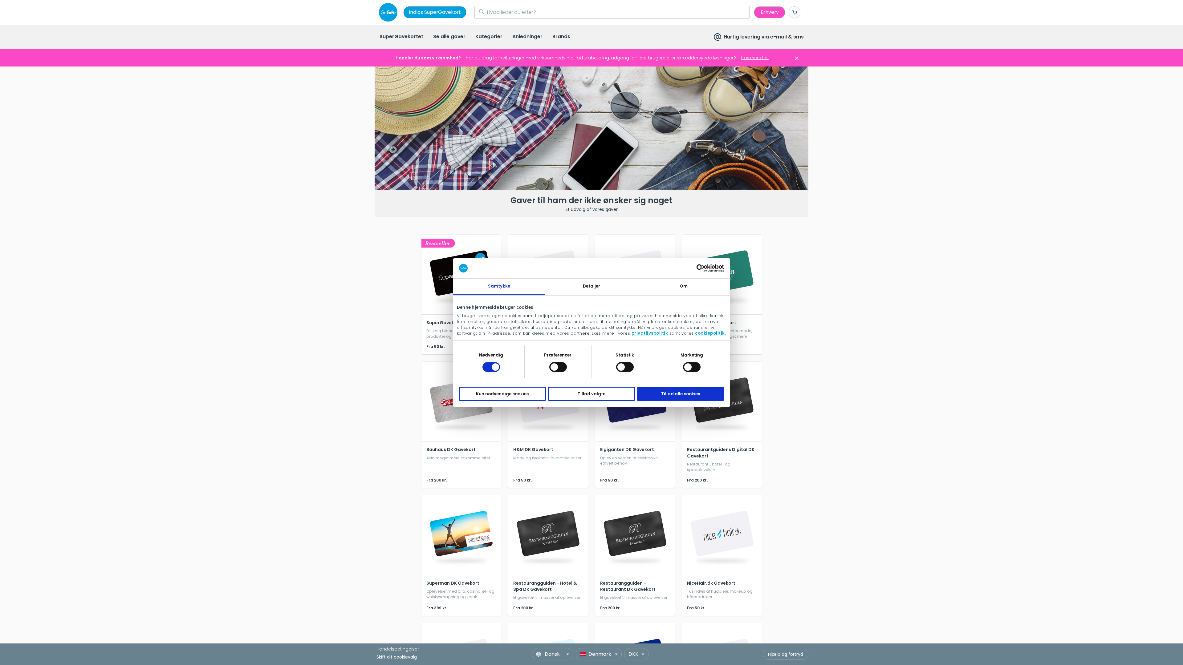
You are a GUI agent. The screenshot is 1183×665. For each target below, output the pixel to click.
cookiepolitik (710, 333)
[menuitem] (401, 37)
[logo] (389, 12)
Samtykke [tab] (499, 286)
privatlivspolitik (650, 333)
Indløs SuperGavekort (435, 12)
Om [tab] (684, 286)
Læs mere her (755, 57)
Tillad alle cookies (680, 394)
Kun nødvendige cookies (502, 394)
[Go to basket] (794, 12)
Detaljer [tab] (591, 286)
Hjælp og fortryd (785, 654)
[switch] (558, 367)
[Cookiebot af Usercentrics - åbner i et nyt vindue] (697, 268)
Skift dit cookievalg (396, 657)
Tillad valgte (591, 394)
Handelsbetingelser (397, 649)
